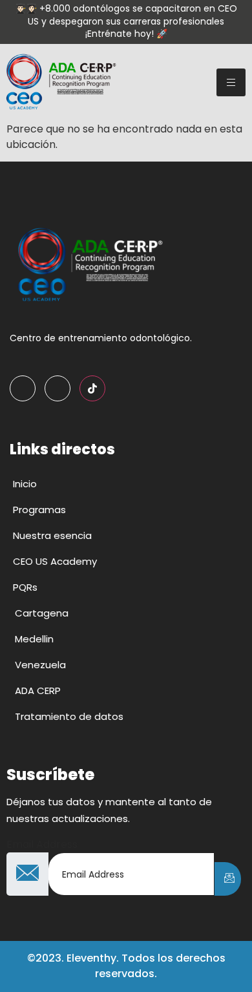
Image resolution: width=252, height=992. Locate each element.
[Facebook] (23, 388)
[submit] (228, 879)
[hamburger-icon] (231, 82)
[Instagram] (57, 388)
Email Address (42, 844)
